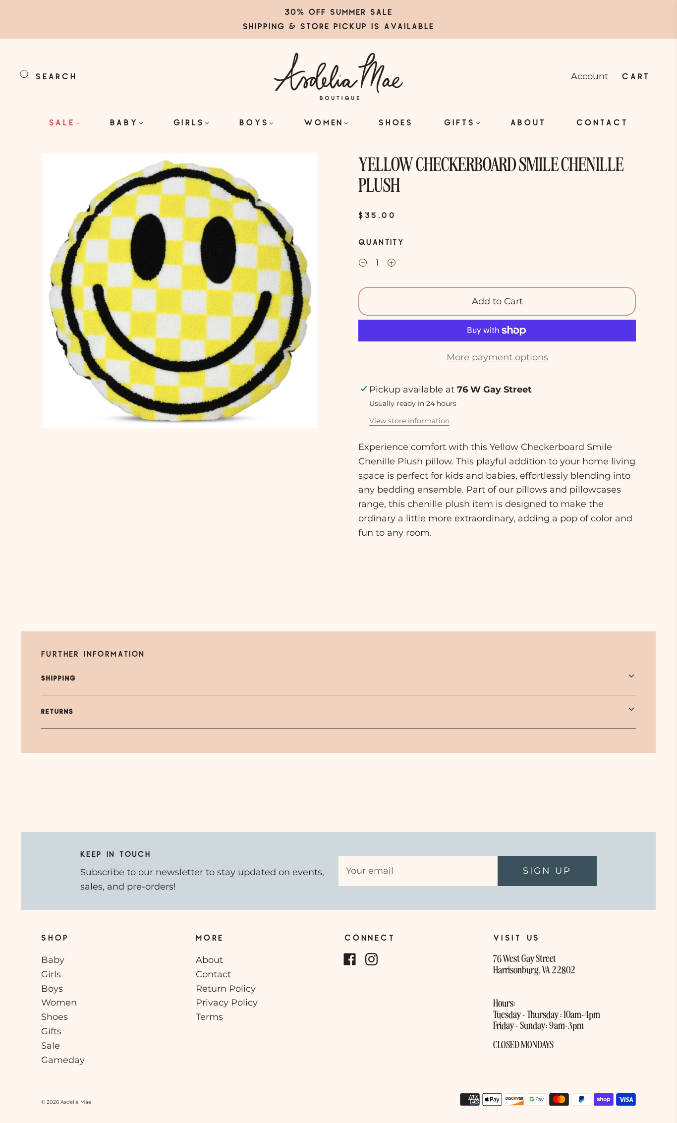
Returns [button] (57, 711)
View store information (409, 420)
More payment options (497, 357)
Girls (189, 122)
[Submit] (31, 74)
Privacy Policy (227, 1002)
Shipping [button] (58, 678)
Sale (62, 122)
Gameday (63, 1060)
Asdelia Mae (75, 1102)
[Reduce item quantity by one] (363, 264)
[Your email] (418, 871)
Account (589, 76)
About (528, 122)
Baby (124, 122)
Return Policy (226, 988)
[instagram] (371, 959)
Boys (254, 122)
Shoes (396, 122)
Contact (602, 122)
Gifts (459, 122)
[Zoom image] (180, 293)
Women (323, 122)
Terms (209, 1016)
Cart (636, 76)
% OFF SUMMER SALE (345, 11)
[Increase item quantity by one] (391, 264)
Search (56, 76)
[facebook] (349, 959)
